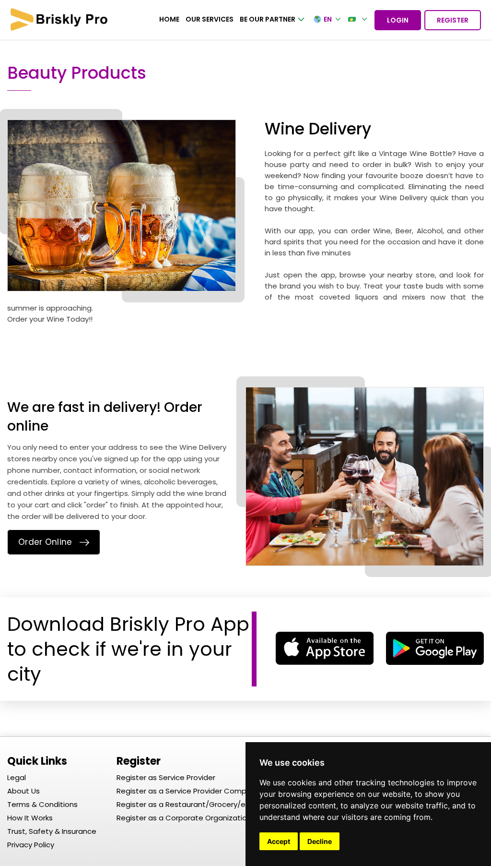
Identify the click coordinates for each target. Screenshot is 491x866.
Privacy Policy (30, 844)
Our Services (210, 19)
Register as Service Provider (166, 777)
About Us (23, 790)
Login (398, 20)
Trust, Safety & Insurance (51, 831)
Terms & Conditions (42, 804)
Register (452, 20)
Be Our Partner (267, 19)
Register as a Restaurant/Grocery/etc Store (196, 804)
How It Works (30, 817)
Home (169, 19)
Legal (16, 777)
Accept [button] (278, 841)
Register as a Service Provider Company (188, 790)
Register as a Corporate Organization (184, 817)
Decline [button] (319, 841)
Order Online (45, 542)
